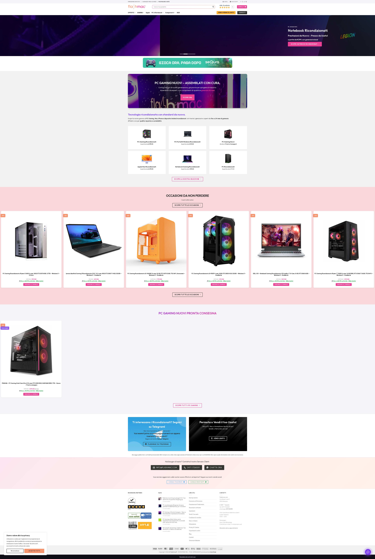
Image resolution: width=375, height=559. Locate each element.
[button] (232, 6)
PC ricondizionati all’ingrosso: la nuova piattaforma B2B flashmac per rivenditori (174, 505)
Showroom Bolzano (194, 540)
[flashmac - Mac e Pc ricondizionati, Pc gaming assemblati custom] (138, 6)
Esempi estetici (193, 498)
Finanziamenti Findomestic (196, 504)
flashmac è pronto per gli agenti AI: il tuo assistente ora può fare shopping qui (174, 498)
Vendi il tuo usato (193, 514)
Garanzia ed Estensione (195, 501)
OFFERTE (131, 13)
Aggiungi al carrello (31, 394)
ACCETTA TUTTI (34, 551)
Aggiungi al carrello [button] (31, 284)
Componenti (169, 13)
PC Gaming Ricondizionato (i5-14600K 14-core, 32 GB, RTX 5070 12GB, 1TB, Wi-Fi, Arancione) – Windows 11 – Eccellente (156, 274)
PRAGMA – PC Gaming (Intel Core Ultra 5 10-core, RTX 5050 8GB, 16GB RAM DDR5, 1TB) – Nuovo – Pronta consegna (31, 384)
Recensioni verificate (195, 507)
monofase (213, 552)
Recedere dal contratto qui (187, 557)
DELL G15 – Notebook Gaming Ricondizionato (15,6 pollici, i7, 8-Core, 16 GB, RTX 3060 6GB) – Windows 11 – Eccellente (281, 274)
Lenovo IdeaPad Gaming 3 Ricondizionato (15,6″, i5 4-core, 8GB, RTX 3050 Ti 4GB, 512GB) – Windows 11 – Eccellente (94, 274)
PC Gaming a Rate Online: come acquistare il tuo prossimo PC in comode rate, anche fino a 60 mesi (174, 521)
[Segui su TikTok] (244, 1)
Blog (190, 534)
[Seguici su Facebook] (240, 1)
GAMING (140, 13)
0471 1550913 (229, 509)
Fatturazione (192, 524)
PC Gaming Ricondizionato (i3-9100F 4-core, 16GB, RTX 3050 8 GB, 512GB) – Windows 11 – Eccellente (219, 274)
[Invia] (213, 6)
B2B (178, 13)
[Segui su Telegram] (246, 1)
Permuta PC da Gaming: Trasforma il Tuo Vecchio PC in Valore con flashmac (174, 528)
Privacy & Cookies (194, 527)
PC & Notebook (157, 13)
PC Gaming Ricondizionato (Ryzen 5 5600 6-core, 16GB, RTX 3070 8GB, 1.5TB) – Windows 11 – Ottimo (31, 274)
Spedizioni (192, 511)
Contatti (191, 537)
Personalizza (15, 551)
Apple (148, 13)
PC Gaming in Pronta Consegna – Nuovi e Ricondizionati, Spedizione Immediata (174, 512)
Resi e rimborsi (193, 521)
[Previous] (10, 35)
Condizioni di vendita (195, 517)
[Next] (365, 35)
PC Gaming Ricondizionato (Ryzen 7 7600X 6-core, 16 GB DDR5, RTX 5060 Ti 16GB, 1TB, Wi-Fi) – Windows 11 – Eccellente (344, 274)
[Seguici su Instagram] (242, 1)
